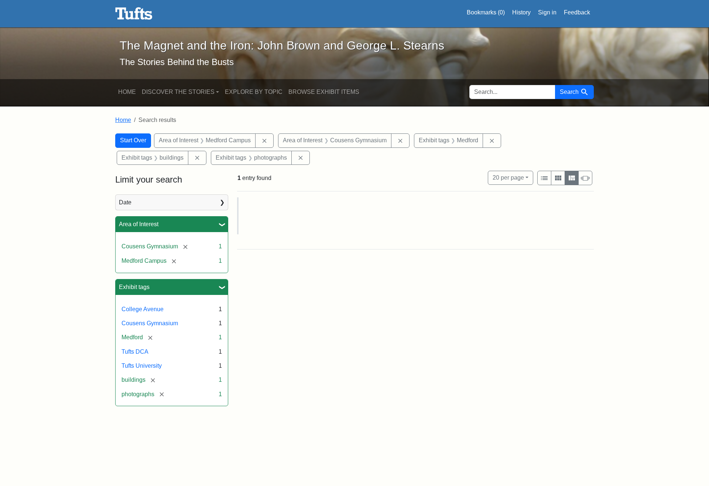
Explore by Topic (253, 92)
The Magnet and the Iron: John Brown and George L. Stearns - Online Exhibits (134, 14)
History (521, 12)
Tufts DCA (134, 352)
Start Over (133, 140)
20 (508, 177)
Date (125, 202)
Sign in (547, 12)
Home (127, 92)
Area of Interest (138, 224)
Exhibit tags (134, 287)
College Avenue (142, 309)
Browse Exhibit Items (323, 92)
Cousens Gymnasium (149, 323)
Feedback (577, 12)
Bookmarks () (486, 12)
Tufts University (141, 366)
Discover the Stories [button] (178, 92)
